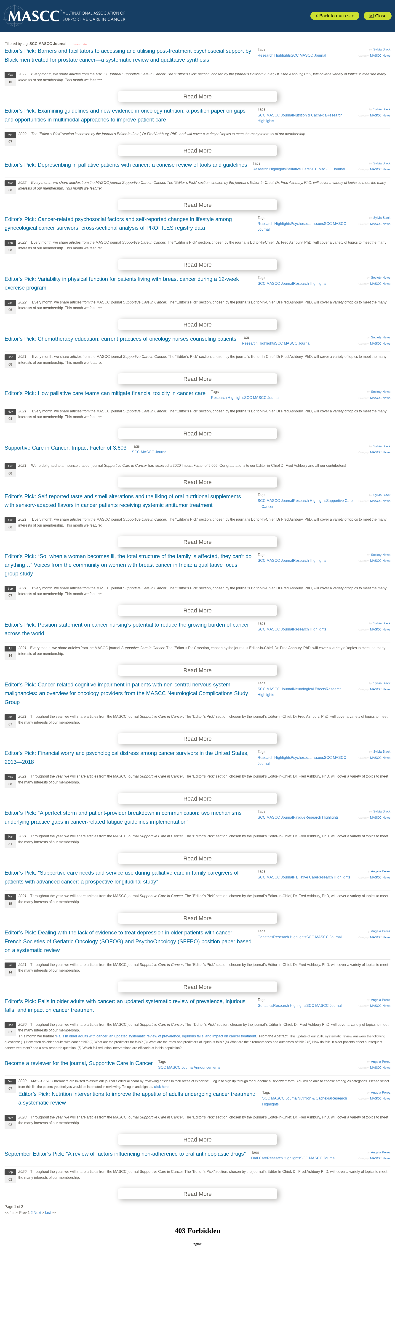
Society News (380, 277)
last (48, 1213)
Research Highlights (274, 55)
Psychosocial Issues (307, 224)
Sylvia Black (381, 49)
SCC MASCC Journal (308, 55)
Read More (197, 96)
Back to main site (336, 15)
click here (161, 1087)
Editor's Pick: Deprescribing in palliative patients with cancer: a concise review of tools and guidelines (126, 165)
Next (37, 1213)
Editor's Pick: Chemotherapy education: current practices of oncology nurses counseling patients (120, 339)
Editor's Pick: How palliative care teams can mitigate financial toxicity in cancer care (105, 393)
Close (380, 15)
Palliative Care (298, 169)
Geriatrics (265, 937)
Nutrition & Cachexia (310, 115)
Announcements (207, 1067)
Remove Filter (79, 44)
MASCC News (380, 55)
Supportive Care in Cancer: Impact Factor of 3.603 (65, 448)
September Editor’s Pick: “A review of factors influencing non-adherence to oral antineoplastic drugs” (125, 1154)
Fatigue (299, 817)
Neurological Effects (309, 689)
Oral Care (259, 1158)
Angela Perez (380, 871)
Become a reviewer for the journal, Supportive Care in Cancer (79, 1063)
